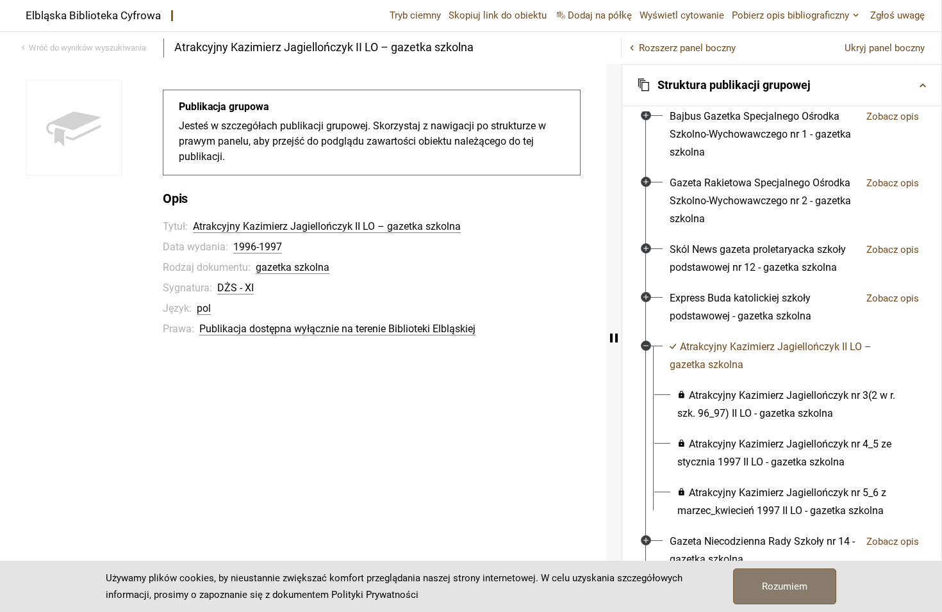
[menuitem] (762, 134)
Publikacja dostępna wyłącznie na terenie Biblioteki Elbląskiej (337, 329)
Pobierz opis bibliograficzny (790, 15)
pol (204, 308)
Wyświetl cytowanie (682, 15)
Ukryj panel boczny (885, 48)
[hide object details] (614, 338)
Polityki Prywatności (374, 594)
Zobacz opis (892, 116)
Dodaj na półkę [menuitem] (600, 15)
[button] (781, 85)
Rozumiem (784, 586)
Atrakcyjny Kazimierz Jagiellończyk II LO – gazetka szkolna (327, 226)
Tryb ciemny (415, 15)
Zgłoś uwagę (897, 15)
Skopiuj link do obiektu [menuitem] (498, 15)
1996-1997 (257, 247)
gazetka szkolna (292, 267)
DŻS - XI (235, 288)
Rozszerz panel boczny (687, 48)
